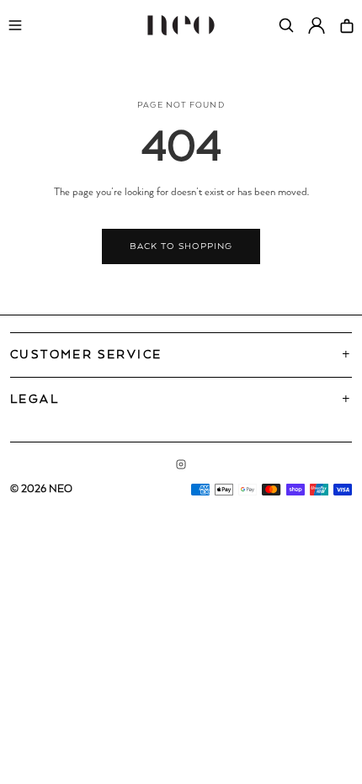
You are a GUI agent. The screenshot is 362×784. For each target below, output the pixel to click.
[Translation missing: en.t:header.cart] (346, 25)
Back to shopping (181, 246)
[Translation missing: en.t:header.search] (286, 25)
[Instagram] (181, 464)
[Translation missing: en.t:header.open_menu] (15, 25)
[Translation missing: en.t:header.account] (316, 25)
